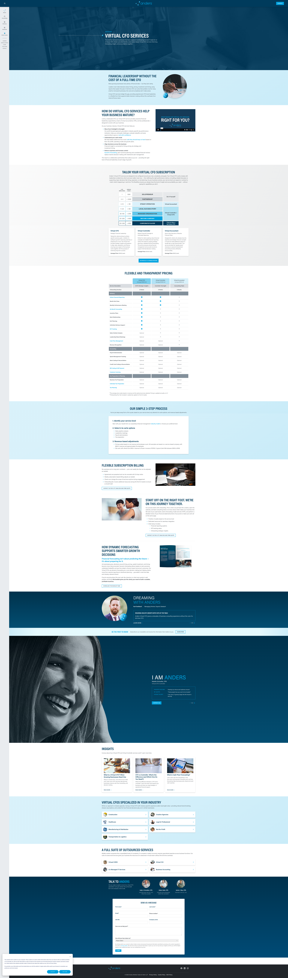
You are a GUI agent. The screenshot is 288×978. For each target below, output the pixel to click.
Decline (65, 971)
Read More (107, 790)
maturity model (155, 424)
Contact (280, 3)
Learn (4, 44)
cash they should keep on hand (136, 139)
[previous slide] (189, 623)
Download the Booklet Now (111, 586)
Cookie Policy (161, 975)
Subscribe (180, 632)
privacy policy (124, 945)
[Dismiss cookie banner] (70, 957)
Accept (53, 971)
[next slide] (194, 623)
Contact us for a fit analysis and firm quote (116, 488)
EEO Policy (169, 975)
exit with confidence (125, 135)
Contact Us (156, 703)
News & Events (4, 42)
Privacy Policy (53, 963)
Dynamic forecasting (110, 152)
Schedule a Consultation (148, 260)
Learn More (137, 623)
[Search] (4, 3)
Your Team (4, 46)
